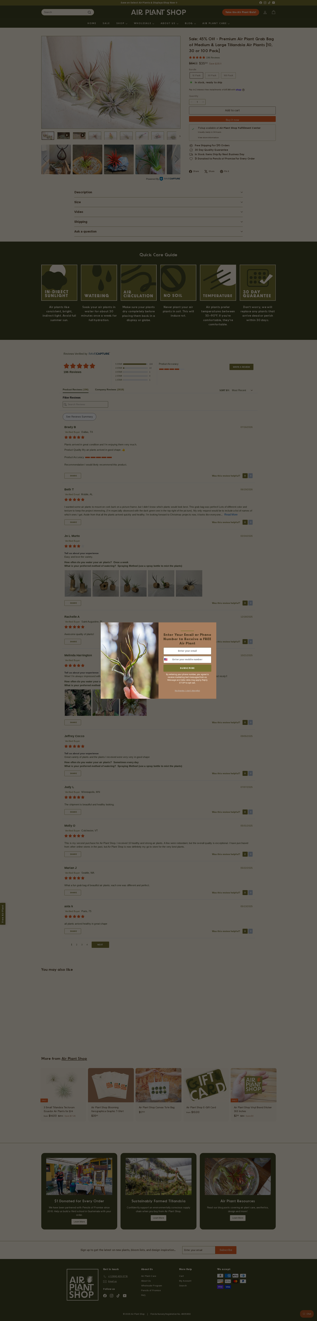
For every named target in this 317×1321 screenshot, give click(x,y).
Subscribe (187, 668)
